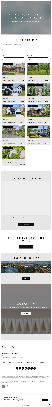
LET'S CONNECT (5, 364)
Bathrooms (21, 49)
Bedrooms (37, 49)
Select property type (6, 49)
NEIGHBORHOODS (31, 362)
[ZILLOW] (31, 368)
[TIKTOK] (28, 368)
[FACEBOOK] (17, 368)
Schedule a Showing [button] (26, 246)
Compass (29, 376)
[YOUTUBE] (26, 368)
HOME (3, 362)
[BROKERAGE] (34, 368)
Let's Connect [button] (26, 313)
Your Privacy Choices (26, 405)
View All (26, 278)
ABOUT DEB (11, 362)
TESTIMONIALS (42, 362)
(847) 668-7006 (5, 355)
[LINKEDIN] (23, 368)
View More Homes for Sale (26, 224)
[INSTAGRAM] (20, 368)
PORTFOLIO (20, 362)
